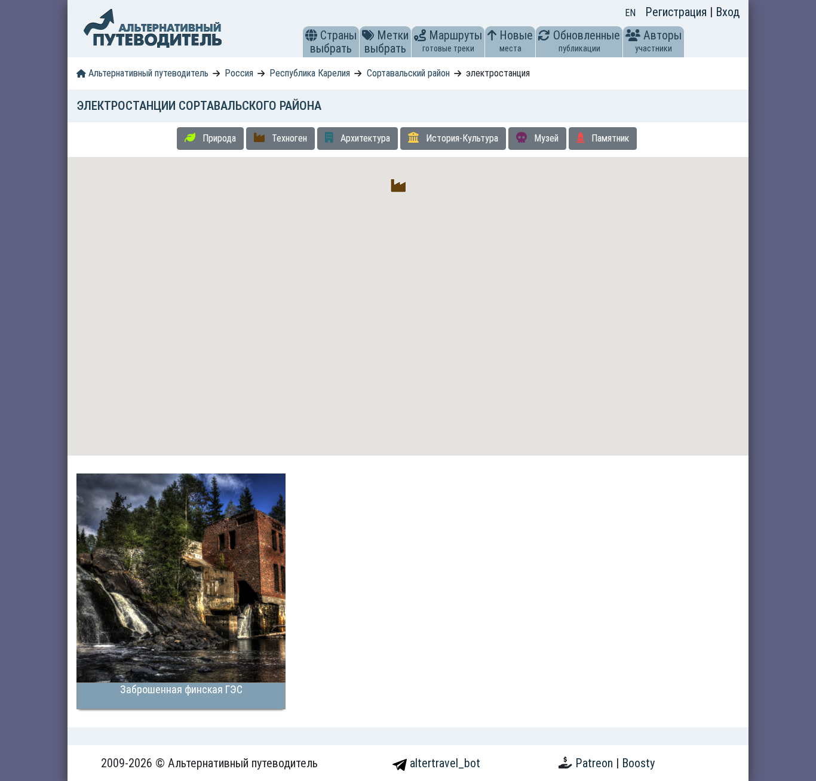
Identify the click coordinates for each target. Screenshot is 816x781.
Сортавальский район (408, 73)
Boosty (638, 763)
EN (630, 13)
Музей (545, 138)
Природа (218, 138)
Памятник (609, 138)
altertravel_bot (443, 763)
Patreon (595, 763)
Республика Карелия (309, 73)
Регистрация (677, 12)
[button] (311, 35)
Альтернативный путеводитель (147, 73)
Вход (728, 12)
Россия (239, 73)
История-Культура (461, 138)
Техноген (288, 138)
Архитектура (364, 138)
